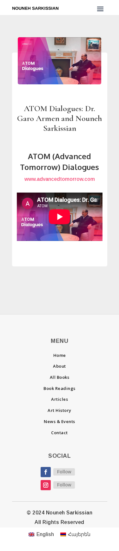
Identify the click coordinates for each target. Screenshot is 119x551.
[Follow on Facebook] (46, 472)
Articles (59, 399)
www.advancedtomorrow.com (59, 179)
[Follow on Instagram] (46, 485)
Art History (59, 410)
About (59, 366)
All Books (59, 377)
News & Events (59, 421)
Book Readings (59, 388)
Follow (64, 471)
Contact (59, 432)
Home (59, 355)
